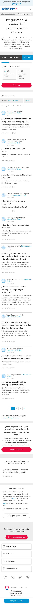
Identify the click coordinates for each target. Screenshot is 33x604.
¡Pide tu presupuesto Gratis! (16, 516)
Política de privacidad (16, 593)
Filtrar (28, 101)
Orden (4, 101)
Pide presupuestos (16, 601)
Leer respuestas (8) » (8, 161)
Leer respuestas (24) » (8, 133)
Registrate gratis (16, 449)
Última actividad (12, 101)
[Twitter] (12, 577)
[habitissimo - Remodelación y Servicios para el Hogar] (9, 9)
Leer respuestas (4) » (8, 187)
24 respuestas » (8, 476)
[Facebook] (5, 577)
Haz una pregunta (24, 14)
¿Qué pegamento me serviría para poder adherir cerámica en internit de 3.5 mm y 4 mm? (15, 256)
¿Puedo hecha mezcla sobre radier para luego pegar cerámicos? (13, 289)
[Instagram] (27, 577)
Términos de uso (16, 591)
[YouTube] (20, 577)
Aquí (4, 503)
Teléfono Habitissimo (8, 581)
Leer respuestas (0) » (8, 273)
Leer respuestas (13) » (8, 211)
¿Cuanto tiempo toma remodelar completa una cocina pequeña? (15, 471)
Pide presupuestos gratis (16, 537)
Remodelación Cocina (14, 113)
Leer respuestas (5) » (8, 239)
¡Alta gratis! (16, 4)
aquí (13, 498)
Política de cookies (16, 595)
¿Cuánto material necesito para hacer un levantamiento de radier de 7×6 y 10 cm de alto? (16, 325)
